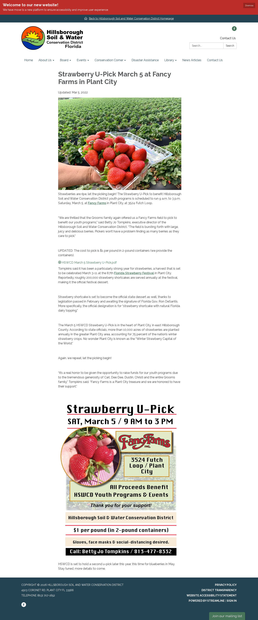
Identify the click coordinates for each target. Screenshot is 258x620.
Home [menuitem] (28, 60)
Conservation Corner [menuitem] (109, 60)
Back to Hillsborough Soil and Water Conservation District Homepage (131, 18)
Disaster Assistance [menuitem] (145, 60)
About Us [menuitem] (45, 60)
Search (230, 45)
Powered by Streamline (207, 600)
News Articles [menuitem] (191, 60)
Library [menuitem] (169, 60)
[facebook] (234, 30)
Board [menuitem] (64, 60)
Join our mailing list (227, 616)
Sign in (232, 600)
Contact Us (228, 38)
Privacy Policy (226, 584)
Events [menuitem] (81, 60)
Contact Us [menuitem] (215, 60)
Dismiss (249, 5)
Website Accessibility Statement (212, 595)
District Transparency (219, 590)
